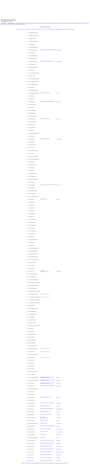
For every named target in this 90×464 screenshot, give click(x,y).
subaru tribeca (58, 403)
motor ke (57, 437)
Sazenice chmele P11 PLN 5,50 (45, 428)
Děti (31, 29)
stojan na (57, 420)
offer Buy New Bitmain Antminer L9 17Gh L (47, 377)
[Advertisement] (45, 10)
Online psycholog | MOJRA (44, 138)
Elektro (33, 29)
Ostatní (72, 29)
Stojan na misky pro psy (44, 420)
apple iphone (58, 440)
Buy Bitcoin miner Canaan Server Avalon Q (47, 382)
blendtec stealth (59, 446)
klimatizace (58, 457)
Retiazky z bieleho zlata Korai (45, 118)
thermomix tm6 (58, 434)
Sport (39, 29)
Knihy (54, 29)
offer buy (57, 377)
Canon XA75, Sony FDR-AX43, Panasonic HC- (48, 184)
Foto (45, 29)
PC (25, 29)
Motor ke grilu (42, 437)
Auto (17, 29)
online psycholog (59, 139)
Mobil (28, 29)
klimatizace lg (58, 460)
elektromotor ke (59, 423)
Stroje (42, 29)
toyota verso (58, 414)
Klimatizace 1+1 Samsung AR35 (45, 457)
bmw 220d (58, 397)
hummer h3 (58, 426)
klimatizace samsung (59, 452)
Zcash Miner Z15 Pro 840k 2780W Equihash (47, 101)
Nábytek (57, 29)
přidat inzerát (86, 23)
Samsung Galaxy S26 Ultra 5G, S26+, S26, (47, 61)
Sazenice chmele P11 (44, 431)
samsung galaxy (59, 50)
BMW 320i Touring (43, 199)
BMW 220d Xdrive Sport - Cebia (45, 397)
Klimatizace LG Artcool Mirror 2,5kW (46, 460)
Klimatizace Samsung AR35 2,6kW (46, 451)
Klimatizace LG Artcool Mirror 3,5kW (46, 454)
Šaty (36, 29)
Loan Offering (42, 270)
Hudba (47, 29)
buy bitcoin (58, 383)
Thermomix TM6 (43, 434)
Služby (51, 29)
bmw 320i (58, 199)
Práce (65, 29)
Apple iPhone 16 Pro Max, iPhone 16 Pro (47, 443)
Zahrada (61, 29)
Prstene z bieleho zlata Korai (45, 92)
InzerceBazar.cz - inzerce (30, 463)
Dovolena (69, 29)
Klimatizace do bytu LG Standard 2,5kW (47, 448)
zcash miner (58, 101)
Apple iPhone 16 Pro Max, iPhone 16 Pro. (47, 440)
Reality (19, 29)
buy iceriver (58, 380)
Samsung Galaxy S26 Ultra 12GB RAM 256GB (48, 49)
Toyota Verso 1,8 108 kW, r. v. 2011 (46, 414)
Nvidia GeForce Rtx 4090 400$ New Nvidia (47, 385)
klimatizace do (58, 449)
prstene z (57, 93)
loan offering (58, 271)
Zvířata (23, 29)
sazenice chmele (59, 429)
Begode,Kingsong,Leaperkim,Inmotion (46, 408)
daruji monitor (42, 417)
